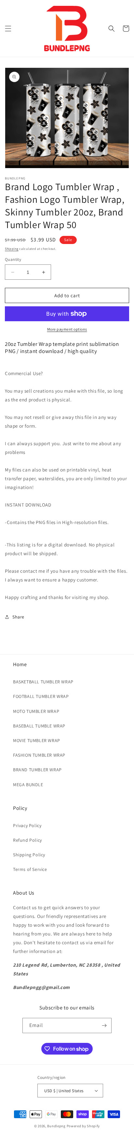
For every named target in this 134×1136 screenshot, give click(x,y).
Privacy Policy (27, 825)
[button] (8, 28)
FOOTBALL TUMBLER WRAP (41, 696)
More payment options (67, 329)
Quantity (13, 259)
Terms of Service (30, 869)
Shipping (12, 249)
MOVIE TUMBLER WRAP (36, 740)
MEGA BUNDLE (28, 785)
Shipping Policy (29, 855)
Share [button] (18, 617)
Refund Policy (27, 840)
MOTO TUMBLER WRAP (36, 711)
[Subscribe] (104, 1025)
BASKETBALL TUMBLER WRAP (43, 682)
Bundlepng (56, 1126)
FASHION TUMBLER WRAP (39, 755)
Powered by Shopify (83, 1126)
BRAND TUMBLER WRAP (37, 770)
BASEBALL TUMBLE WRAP (39, 726)
